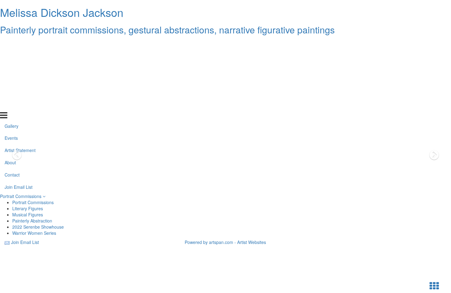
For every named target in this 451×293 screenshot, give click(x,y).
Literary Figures (27, 208)
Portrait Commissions (21, 196)
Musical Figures (27, 214)
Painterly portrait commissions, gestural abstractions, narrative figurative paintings (167, 29)
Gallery (11, 44)
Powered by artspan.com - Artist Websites (225, 242)
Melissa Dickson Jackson (61, 12)
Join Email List (19, 105)
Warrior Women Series (34, 233)
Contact (12, 93)
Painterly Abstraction (32, 221)
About (10, 81)
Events (11, 56)
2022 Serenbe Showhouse (38, 227)
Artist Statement (20, 68)
